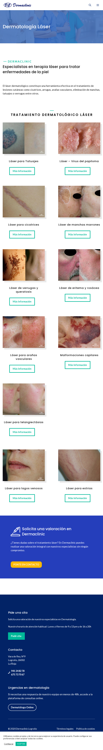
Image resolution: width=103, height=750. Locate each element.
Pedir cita (16, 636)
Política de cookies (85, 728)
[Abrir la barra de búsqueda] (90, 5)
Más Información (22, 171)
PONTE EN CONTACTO (26, 564)
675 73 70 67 (17, 674)
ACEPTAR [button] (21, 744)
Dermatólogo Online (22, 707)
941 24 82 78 (17, 670)
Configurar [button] (9, 744)
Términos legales (64, 728)
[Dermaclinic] (17, 5)
